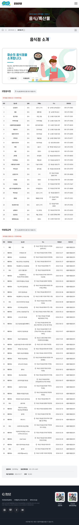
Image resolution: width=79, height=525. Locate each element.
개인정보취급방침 (7, 500)
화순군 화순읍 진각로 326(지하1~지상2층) (44, 276)
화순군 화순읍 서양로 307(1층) (44, 353)
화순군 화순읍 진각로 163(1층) (44, 432)
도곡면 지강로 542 (55, 134)
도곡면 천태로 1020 (54, 138)
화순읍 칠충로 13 (54, 193)
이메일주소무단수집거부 (20, 500)
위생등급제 (26, 78)
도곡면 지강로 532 (55, 219)
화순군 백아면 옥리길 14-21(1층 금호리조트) (43, 247)
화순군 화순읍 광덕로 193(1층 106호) (44, 394)
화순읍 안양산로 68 (54, 169)
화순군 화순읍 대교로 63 (43, 444)
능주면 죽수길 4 (54, 112)
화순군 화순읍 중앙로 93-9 (44, 292)
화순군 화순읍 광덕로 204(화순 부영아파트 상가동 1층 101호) (43, 324)
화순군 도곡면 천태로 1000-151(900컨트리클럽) (43, 339)
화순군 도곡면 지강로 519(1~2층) (44, 296)
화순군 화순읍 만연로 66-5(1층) (43, 349)
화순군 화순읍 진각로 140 (44, 449)
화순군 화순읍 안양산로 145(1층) (43, 257)
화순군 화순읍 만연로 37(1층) (44, 364)
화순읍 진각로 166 (55, 188)
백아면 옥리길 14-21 (54, 147)
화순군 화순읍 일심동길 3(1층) (44, 409)
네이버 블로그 (10, 510)
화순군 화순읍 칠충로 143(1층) (44, 281)
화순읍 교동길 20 (54, 151)
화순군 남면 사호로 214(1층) (43, 344)
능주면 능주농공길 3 (54, 108)
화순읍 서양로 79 (55, 164)
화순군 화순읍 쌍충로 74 (43, 399)
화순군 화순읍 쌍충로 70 (43, 266)
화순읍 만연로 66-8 (54, 156)
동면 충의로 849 (54, 142)
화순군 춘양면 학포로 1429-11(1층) (43, 369)
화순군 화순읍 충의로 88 (43, 270)
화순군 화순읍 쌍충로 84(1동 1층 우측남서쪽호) (43, 287)
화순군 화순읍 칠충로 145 (55, 174)
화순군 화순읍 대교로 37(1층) (44, 253)
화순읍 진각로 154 (55, 179)
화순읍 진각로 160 (55, 184)
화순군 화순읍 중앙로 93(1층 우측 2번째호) (44, 359)
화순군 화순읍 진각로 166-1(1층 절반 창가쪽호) (43, 420)
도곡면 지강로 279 (55, 121)
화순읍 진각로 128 (55, 210)
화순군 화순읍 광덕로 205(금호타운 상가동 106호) (43, 380)
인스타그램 (4, 510)
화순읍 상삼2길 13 (55, 160)
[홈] (4, 30)
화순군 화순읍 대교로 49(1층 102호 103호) (43, 439)
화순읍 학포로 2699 (55, 205)
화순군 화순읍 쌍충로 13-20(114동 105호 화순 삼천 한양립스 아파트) (43, 331)
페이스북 (16, 510)
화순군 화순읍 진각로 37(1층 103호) (43, 302)
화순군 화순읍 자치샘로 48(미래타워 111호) (44, 317)
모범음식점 (13, 78)
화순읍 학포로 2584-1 (55, 198)
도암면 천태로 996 (55, 214)
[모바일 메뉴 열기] (76, 3)
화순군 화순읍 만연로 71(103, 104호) (44, 387)
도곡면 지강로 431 (55, 125)
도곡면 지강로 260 (55, 116)
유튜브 (22, 510)
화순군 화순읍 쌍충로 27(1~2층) (43, 307)
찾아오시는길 (33, 500)
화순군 (6, 494)
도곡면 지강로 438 (55, 129)
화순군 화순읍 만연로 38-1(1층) (43, 375)
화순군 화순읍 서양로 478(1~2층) (44, 311)
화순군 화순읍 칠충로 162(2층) (44, 403)
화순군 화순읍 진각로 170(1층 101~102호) (44, 426)
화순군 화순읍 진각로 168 (44, 414)
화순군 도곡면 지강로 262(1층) (44, 453)
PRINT (75, 30)
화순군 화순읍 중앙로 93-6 (44, 261)
